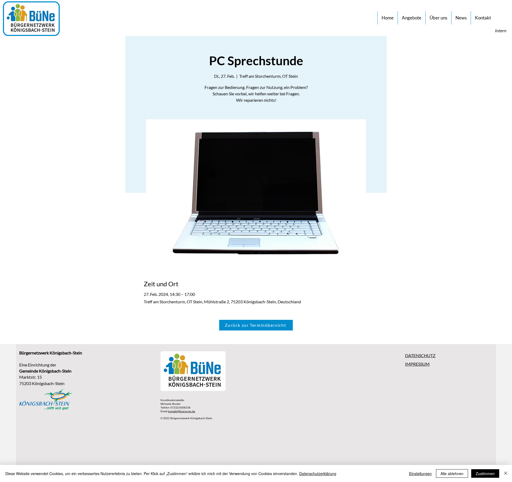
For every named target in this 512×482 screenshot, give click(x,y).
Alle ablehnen (452, 473)
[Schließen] (505, 473)
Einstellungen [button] (420, 473)
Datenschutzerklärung (317, 473)
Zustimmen (485, 473)
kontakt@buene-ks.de (181, 411)
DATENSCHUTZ (420, 355)
